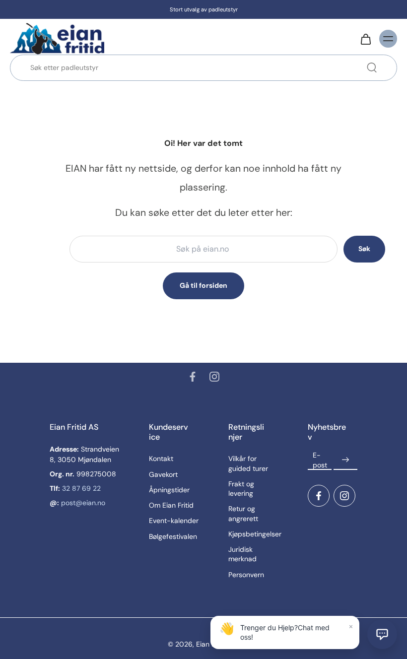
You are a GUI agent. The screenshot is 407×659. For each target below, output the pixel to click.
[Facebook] (193, 377)
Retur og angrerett (243, 513)
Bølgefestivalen (173, 536)
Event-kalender (174, 520)
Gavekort (163, 474)
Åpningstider (169, 489)
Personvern (246, 574)
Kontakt (161, 458)
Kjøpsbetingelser (253, 533)
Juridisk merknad (242, 554)
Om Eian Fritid (171, 505)
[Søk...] (372, 67)
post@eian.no (83, 502)
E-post (320, 460)
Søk (364, 248)
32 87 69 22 (81, 488)
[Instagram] (214, 377)
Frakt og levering (241, 488)
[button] (382, 634)
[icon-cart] (365, 39)
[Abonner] (345, 460)
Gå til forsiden (203, 285)
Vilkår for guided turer (248, 463)
